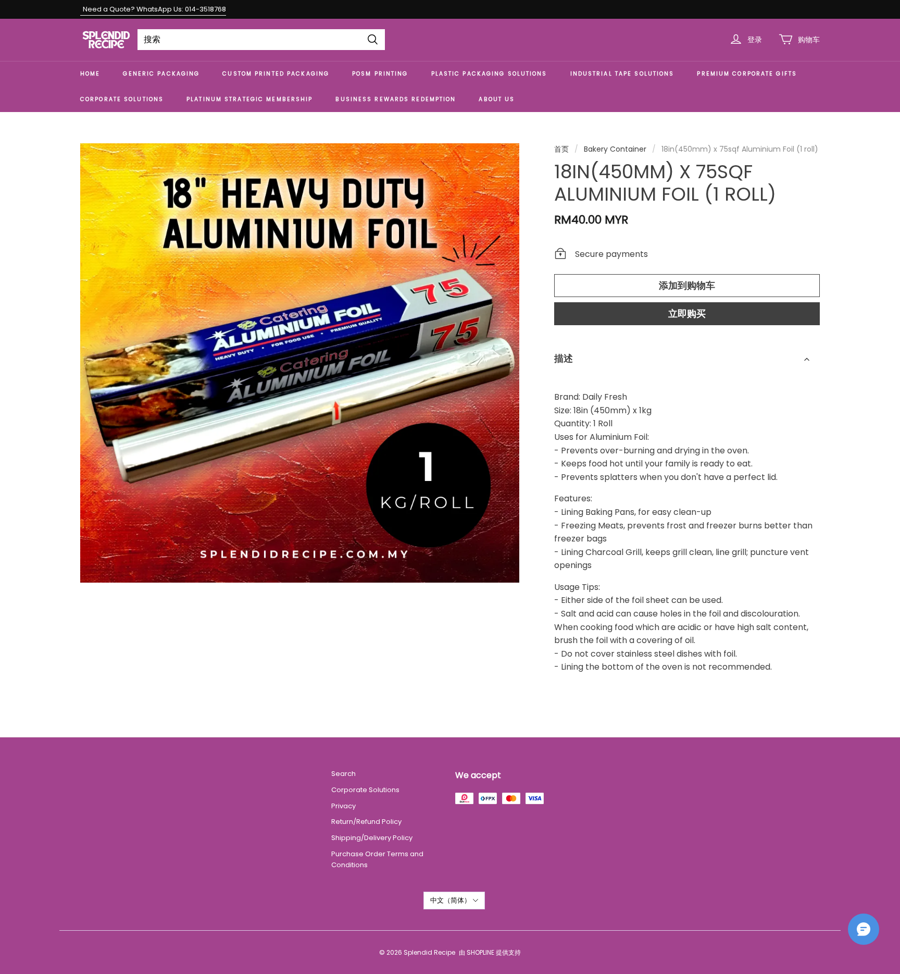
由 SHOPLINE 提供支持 (490, 952)
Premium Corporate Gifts (747, 74)
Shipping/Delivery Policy (372, 838)
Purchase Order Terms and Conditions (377, 859)
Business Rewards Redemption (395, 99)
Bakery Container (615, 149)
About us (497, 99)
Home (90, 74)
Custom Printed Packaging (275, 74)
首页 (561, 149)
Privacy (343, 806)
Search (343, 774)
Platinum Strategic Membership (249, 99)
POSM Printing (380, 74)
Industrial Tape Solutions (622, 74)
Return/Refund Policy (366, 822)
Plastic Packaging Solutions (489, 74)
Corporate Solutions (122, 99)
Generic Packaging (161, 74)
